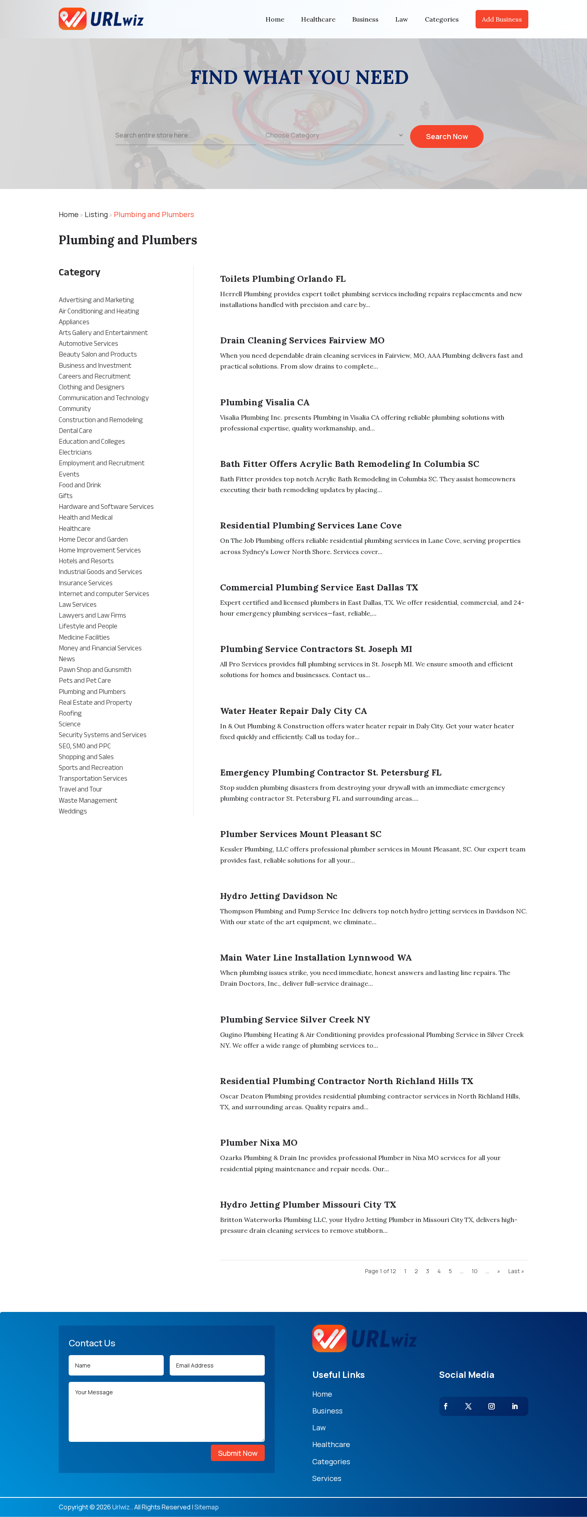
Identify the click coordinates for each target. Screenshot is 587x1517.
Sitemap (206, 1507)
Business (365, 19)
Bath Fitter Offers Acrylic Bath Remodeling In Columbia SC (349, 463)
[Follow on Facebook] (445, 1406)
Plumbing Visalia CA (265, 402)
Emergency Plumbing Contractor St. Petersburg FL (330, 772)
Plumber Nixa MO (258, 1142)
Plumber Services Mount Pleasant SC (300, 833)
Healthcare (318, 19)
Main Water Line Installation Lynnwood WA (316, 957)
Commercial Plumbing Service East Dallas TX (319, 587)
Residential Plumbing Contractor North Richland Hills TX (347, 1080)
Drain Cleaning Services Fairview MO (302, 340)
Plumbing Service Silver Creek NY (295, 1019)
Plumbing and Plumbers (154, 214)
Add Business (502, 19)
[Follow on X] (468, 1406)
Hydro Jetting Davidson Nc (278, 895)
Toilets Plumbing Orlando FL (282, 278)
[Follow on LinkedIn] (514, 1406)
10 (475, 1271)
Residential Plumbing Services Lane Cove (311, 525)
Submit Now (238, 1453)
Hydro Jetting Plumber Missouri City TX (308, 1204)
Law (401, 19)
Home (275, 19)
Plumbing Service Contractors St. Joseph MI (316, 648)
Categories (442, 19)
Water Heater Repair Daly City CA (293, 710)
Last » (516, 1271)
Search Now (447, 136)
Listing (96, 214)
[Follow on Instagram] (491, 1406)
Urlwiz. (121, 1507)
